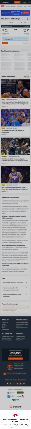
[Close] (28, 412)
